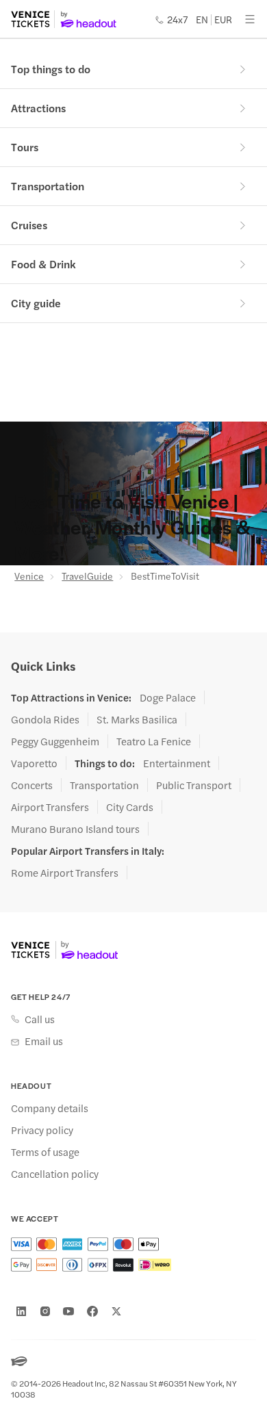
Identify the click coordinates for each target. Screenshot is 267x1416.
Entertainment (176, 763)
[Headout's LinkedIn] (21, 1311)
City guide (36, 303)
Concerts (32, 785)
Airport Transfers (50, 807)
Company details (49, 1108)
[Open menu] (250, 19)
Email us (44, 1041)
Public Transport (193, 785)
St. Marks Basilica (137, 719)
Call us (40, 1019)
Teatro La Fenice (153, 741)
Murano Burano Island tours (75, 829)
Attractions (38, 108)
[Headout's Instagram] (45, 1311)
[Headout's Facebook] (92, 1311)
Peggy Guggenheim (55, 741)
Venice (29, 575)
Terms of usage (45, 1152)
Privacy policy (42, 1130)
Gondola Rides (45, 719)
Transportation (47, 186)
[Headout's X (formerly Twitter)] (116, 1311)
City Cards (129, 807)
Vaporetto (34, 763)
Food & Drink (43, 264)
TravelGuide (87, 575)
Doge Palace (168, 697)
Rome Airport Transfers (64, 872)
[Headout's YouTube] (68, 1311)
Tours (24, 147)
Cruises (29, 225)
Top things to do (50, 69)
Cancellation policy (55, 1174)
